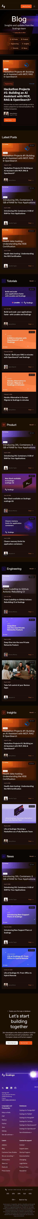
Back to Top (23, 1199)
